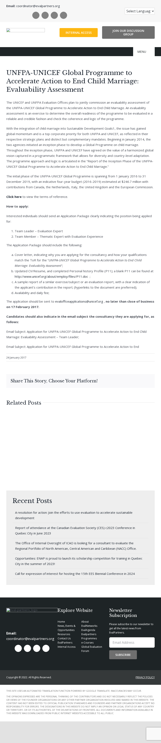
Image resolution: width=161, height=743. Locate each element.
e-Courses (87, 642)
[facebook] (35, 15)
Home (61, 621)
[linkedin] (54, 15)
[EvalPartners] (25, 29)
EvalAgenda (88, 630)
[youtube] (63, 15)
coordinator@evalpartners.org (38, 6)
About (85, 621)
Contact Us (64, 638)
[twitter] (45, 15)
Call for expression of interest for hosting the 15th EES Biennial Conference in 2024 (75, 573)
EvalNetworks (89, 626)
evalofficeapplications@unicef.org (79, 301)
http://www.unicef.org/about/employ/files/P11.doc (51, 276)
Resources (64, 634)
